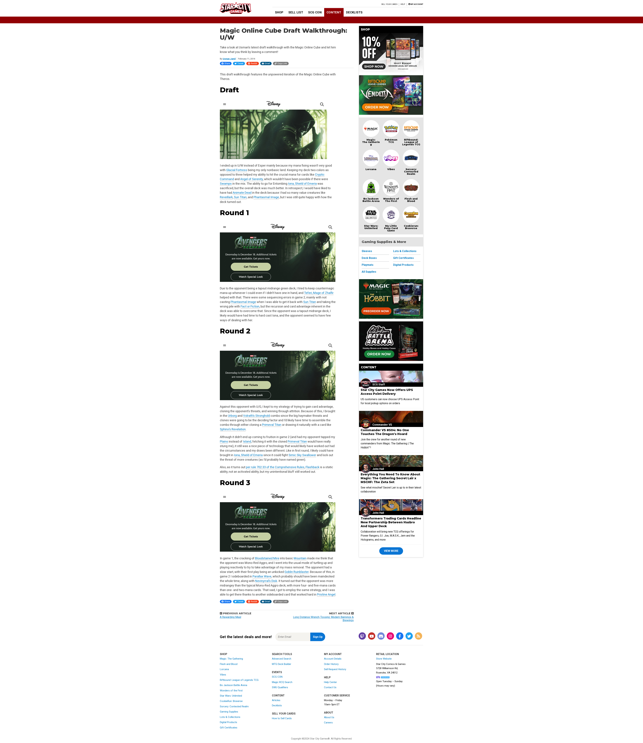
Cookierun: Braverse (411, 227)
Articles (276, 700)
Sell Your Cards (389, 4)
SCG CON (315, 12)
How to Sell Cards (282, 718)
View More (391, 550)
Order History (331, 664)
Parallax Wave (262, 576)
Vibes (391, 169)
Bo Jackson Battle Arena (371, 200)
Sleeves (367, 251)
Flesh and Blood (411, 200)
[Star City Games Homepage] (241, 8)
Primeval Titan (271, 424)
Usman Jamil (229, 58)
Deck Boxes (369, 258)
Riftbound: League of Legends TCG (411, 142)
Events (277, 672)
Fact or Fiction (250, 306)
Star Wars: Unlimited (371, 227)
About (328, 712)
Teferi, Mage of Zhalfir (319, 293)
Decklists (354, 12)
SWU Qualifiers (280, 687)
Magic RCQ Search (282, 682)
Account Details (332, 658)
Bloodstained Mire (267, 558)
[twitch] (362, 636)
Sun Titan (240, 197)
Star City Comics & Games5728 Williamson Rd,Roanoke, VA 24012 (391, 668)
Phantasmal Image (266, 197)
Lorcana (371, 169)
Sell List (295, 12)
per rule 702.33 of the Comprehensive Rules (275, 467)
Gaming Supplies (229, 711)
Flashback (312, 467)
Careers (328, 722)
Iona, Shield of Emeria (302, 183)
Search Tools (282, 654)
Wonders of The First (391, 200)
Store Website (384, 658)
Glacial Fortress (236, 170)
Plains (224, 441)
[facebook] (399, 636)
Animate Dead (242, 192)
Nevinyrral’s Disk (266, 581)
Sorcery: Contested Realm (411, 171)
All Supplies (369, 271)
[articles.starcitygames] (418, 636)
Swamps (226, 183)
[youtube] (371, 636)
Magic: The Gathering (371, 142)
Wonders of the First (231, 690)
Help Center (330, 682)
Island (247, 441)
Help (403, 4)
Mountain (300, 558)
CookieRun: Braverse (231, 701)
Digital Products (403, 264)
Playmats (367, 264)
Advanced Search (281, 658)
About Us (329, 717)
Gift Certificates (403, 258)
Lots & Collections (404, 251)
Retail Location (387, 654)
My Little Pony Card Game (391, 228)
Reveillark (226, 197)
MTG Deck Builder (281, 664)
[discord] (381, 636)
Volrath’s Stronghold (256, 415)
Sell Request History (335, 669)
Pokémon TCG (391, 141)
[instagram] (390, 636)
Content (334, 12)
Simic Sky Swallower (302, 455)
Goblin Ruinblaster (296, 572)
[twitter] (409, 636)
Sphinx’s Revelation (233, 429)
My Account (333, 654)
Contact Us (330, 687)
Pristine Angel (326, 594)
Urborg (232, 415)
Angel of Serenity (251, 179)
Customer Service (337, 695)
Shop (279, 12)
